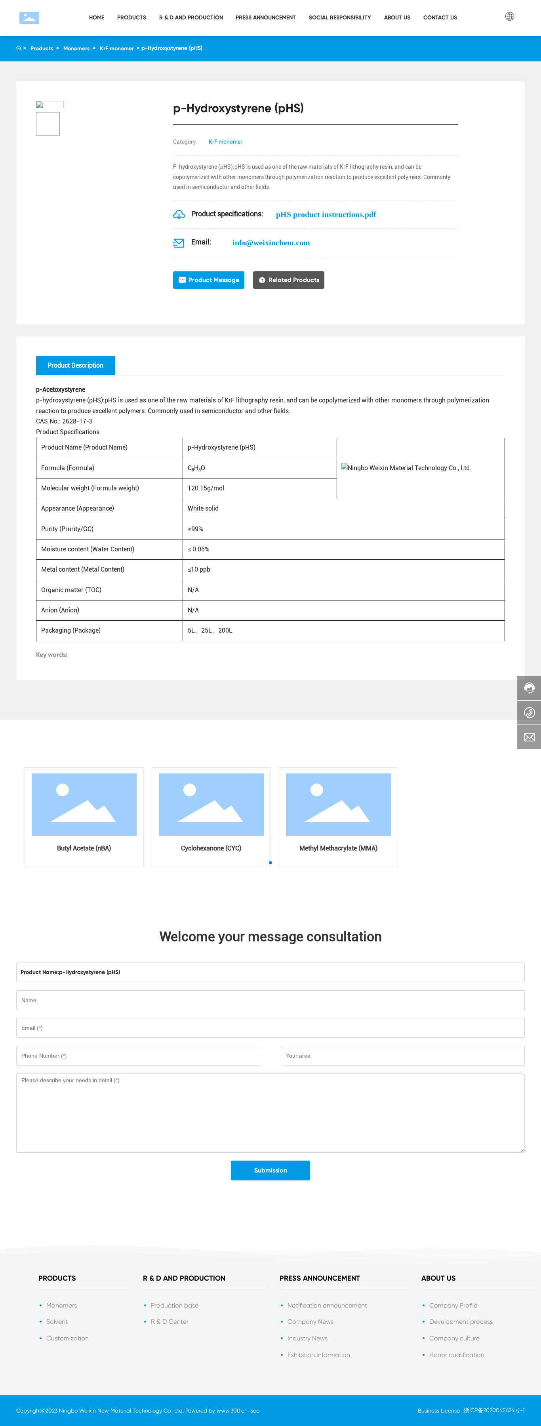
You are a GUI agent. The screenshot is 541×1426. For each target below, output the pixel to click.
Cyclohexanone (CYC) (207, 848)
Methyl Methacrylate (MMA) (334, 848)
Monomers (76, 48)
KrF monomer (117, 48)
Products (41, 48)
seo (255, 1410)
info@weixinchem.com (271, 242)
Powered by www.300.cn (216, 1410)
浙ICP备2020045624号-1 (494, 1410)
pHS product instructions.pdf (326, 214)
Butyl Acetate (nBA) (80, 848)
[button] (270, 862)
